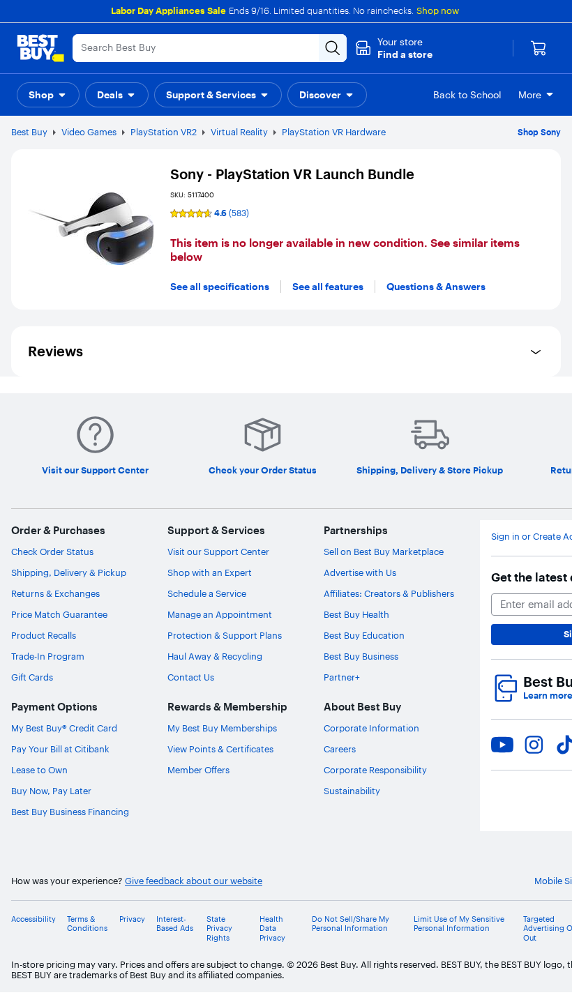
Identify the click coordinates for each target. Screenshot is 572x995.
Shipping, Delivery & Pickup (68, 572)
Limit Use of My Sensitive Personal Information (459, 924)
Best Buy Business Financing (70, 811)
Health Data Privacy (272, 928)
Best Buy (29, 131)
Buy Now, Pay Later (51, 790)
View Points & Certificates (220, 748)
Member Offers (198, 769)
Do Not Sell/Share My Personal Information (350, 924)
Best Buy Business (361, 656)
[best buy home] (40, 48)
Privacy (132, 919)
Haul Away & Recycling (214, 656)
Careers (340, 748)
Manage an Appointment (219, 614)
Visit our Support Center (218, 551)
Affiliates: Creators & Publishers (389, 593)
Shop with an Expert (209, 572)
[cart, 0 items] (538, 48)
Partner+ (342, 677)
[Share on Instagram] (533, 745)
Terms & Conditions (87, 924)
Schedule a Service (206, 593)
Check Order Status (52, 551)
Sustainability (352, 790)
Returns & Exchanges (55, 593)
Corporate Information (371, 728)
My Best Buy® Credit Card (64, 728)
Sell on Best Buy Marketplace (384, 551)
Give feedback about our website (193, 881)
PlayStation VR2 (163, 131)
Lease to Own (39, 769)
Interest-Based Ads (174, 924)
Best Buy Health (356, 614)
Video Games (88, 131)
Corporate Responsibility (375, 769)
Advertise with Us (360, 572)
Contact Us (190, 677)
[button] (393, 48)
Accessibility (33, 919)
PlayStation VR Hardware (334, 131)
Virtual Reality (239, 131)
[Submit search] (333, 48)
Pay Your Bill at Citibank (60, 748)
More (529, 95)
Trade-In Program (47, 656)
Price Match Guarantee (59, 614)
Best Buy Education (364, 635)
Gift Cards (32, 677)
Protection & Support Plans (224, 635)
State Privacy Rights (219, 928)
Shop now (437, 10)
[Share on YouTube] (502, 745)
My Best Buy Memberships (222, 728)
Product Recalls (43, 635)
